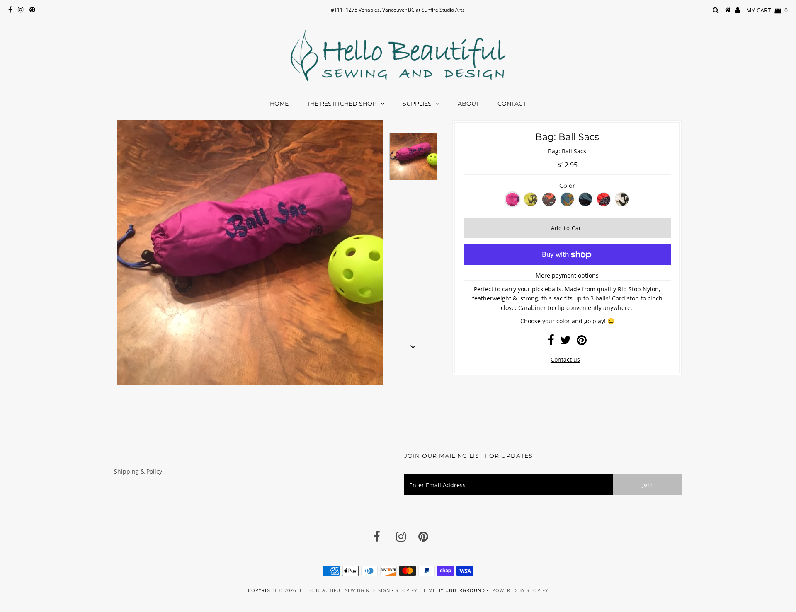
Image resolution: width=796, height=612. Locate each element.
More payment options (567, 275)
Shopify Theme (416, 590)
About (468, 103)
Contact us (565, 359)
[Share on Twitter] (565, 342)
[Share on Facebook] (551, 342)
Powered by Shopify (520, 590)
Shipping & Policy (138, 471)
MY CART (767, 10)
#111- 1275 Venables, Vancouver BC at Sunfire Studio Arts (398, 9)
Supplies (417, 103)
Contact (512, 103)
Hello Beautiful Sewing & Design (345, 590)
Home (279, 103)
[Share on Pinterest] (582, 342)
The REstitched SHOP (341, 103)
